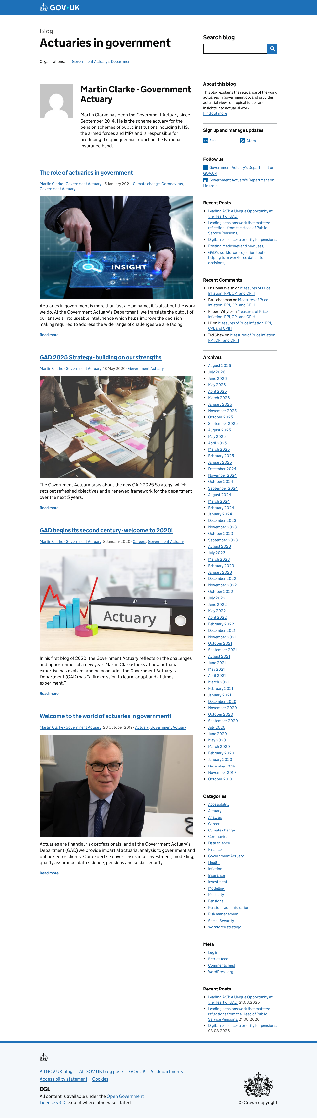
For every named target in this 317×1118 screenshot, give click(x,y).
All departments (166, 1071)
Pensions (215, 901)
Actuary (142, 727)
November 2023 (222, 527)
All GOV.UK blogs (57, 1071)
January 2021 (219, 695)
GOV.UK (137, 1071)
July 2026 (216, 372)
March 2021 (218, 682)
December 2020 (222, 701)
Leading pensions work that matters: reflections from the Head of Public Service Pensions (239, 227)
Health (214, 862)
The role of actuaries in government (86, 172)
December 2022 (222, 578)
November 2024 (222, 475)
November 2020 (222, 707)
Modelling (216, 888)
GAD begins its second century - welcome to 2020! (106, 530)
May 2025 (217, 436)
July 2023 (216, 552)
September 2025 (223, 423)
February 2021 (220, 688)
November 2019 (222, 772)
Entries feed (218, 959)
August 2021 (219, 656)
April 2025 (217, 443)
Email (214, 140)
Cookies (100, 1079)
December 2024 (222, 468)
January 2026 (220, 404)
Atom (251, 140)
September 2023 (223, 540)
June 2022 (217, 604)
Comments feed (221, 965)
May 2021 (216, 669)
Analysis (215, 817)
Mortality (216, 894)
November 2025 (222, 410)
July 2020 (216, 727)
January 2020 (220, 759)
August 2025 (219, 430)
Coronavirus (172, 183)
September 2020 (223, 720)
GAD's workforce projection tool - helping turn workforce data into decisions (236, 257)
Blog (46, 31)
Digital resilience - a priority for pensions (242, 239)
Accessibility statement (63, 1079)
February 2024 (221, 507)
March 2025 (219, 449)
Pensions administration (228, 907)
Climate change (146, 183)
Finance (215, 849)
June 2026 (217, 378)
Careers (139, 541)
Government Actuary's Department (102, 61)
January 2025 (220, 462)
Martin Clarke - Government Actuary (70, 183)
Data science (219, 843)
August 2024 (219, 494)
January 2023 (220, 572)
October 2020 (220, 714)
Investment (217, 881)
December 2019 (221, 766)
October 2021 (220, 643)
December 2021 (221, 630)
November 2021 (222, 637)
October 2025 (220, 417)
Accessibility (218, 804)
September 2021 (222, 649)
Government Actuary (57, 188)
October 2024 (220, 481)
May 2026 (217, 385)
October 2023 (220, 533)
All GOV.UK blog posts (101, 1071)
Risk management (223, 914)
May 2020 (217, 740)
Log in (213, 952)
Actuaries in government (105, 42)
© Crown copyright (258, 1102)
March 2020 (219, 746)
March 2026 (219, 397)
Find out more (215, 113)
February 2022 (221, 624)
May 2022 (217, 610)
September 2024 (223, 488)
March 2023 (219, 559)
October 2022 (220, 591)
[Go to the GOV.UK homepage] (60, 7)
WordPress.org (220, 971)
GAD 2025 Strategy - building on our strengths (101, 357)
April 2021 (217, 675)
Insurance (216, 875)
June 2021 (217, 662)
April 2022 (217, 617)
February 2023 (221, 565)
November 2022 (222, 585)
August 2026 (219, 365)
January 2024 (220, 514)
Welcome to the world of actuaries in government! (105, 716)
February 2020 (221, 753)
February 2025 (221, 455)
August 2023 (219, 546)
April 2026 (217, 391)
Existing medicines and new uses (235, 246)
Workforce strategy (224, 927)
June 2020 (217, 733)
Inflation (215, 868)
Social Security (221, 920)
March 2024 (219, 501)
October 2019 (220, 779)
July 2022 (216, 598)
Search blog (219, 37)
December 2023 (222, 520)
